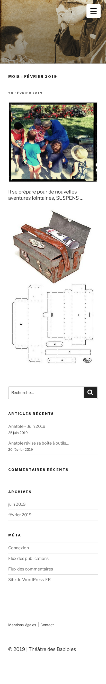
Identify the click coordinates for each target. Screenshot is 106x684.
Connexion (18, 547)
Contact (47, 625)
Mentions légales (22, 625)
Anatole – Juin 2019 (27, 426)
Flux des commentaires (30, 569)
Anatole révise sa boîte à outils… (38, 443)
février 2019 (20, 514)
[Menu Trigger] (93, 11)
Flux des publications (28, 558)
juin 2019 (17, 504)
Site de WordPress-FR (29, 579)
